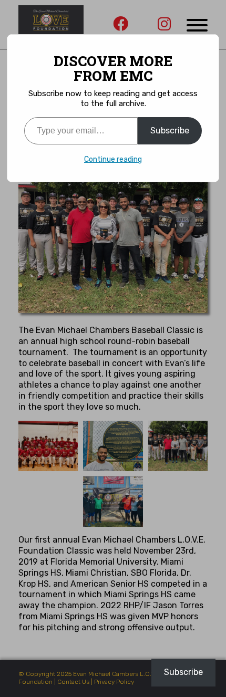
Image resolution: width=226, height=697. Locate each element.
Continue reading (113, 159)
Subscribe (169, 131)
